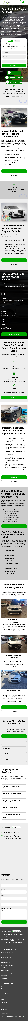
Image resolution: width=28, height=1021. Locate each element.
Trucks (3, 988)
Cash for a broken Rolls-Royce (11, 509)
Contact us (14, 397)
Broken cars (4, 975)
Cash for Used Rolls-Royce (10, 521)
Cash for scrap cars (6, 960)
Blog (2, 999)
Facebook (15, 1016)
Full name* (4, 883)
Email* (3, 895)
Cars (2, 986)
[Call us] (22, 2)
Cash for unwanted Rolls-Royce (11, 517)
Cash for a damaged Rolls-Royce (11, 511)
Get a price (14, 171)
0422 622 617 (7, 931)
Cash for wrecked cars (7, 952)
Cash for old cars (5, 962)
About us (3, 997)
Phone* (3, 889)
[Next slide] (25, 101)
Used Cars (4, 978)
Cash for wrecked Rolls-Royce (10, 519)
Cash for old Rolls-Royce (9, 513)
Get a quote (14, 711)
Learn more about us (14, 334)
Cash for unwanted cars (7, 957)
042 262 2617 (14, 175)
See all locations (14, 736)
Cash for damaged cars (7, 965)
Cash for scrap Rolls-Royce (10, 515)
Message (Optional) (6, 908)
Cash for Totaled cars (6, 970)
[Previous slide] (20, 101)
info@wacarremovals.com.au (11, 832)
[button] (25, 2)
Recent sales (14, 707)
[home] (5, 2)
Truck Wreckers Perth (7, 955)
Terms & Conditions (5, 1013)
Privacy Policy (4, 1009)
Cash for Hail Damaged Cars (8, 973)
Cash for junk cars (6, 967)
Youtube (20, 1016)
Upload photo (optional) (7, 902)
